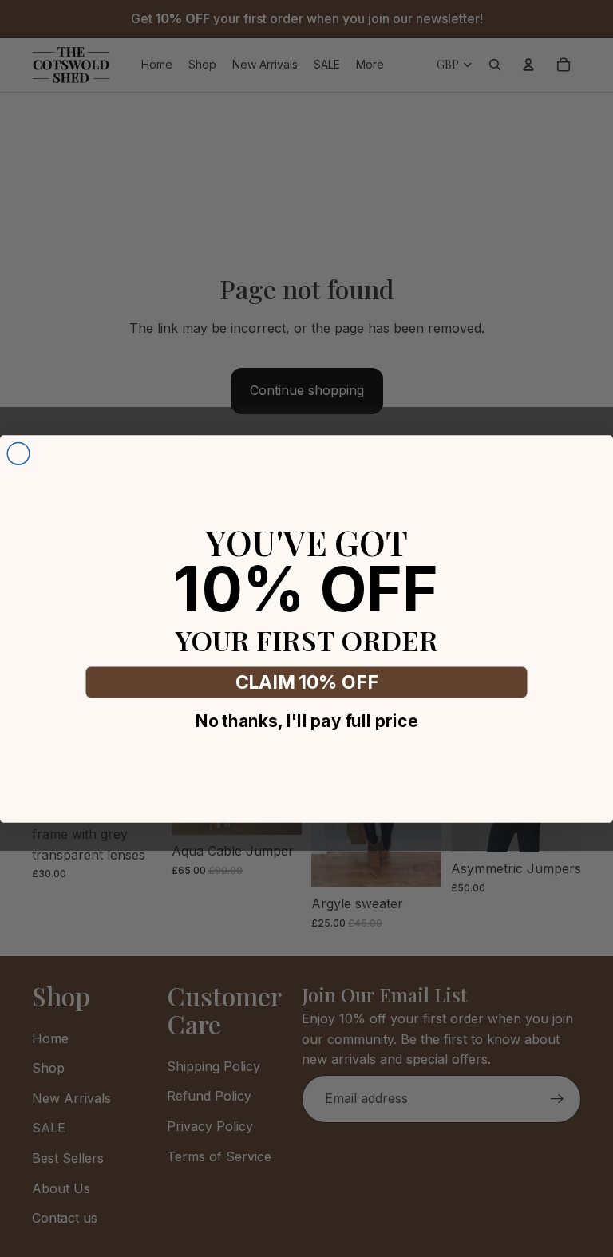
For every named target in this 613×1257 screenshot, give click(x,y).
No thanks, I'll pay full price (306, 720)
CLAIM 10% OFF (306, 682)
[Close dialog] (18, 453)
